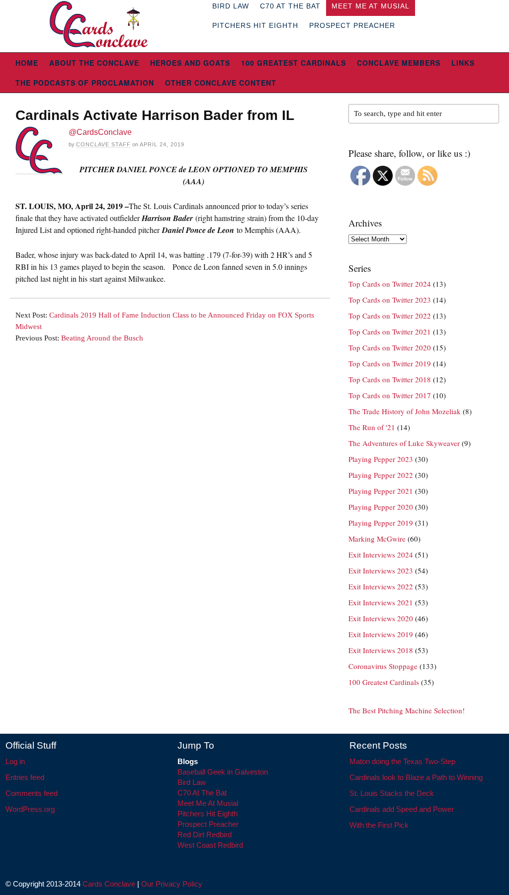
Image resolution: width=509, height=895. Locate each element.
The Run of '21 (371, 427)
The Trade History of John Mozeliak (404, 411)
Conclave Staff (103, 144)
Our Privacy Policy (171, 884)
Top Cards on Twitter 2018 (389, 379)
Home (26, 63)
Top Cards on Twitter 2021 (389, 331)
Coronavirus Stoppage (383, 666)
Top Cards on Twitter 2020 (389, 347)
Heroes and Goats (190, 63)
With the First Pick (379, 825)
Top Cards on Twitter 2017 (389, 395)
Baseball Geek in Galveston (222, 772)
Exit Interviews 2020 (380, 618)
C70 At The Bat (202, 792)
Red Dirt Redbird (204, 834)
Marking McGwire (377, 539)
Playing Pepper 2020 (380, 507)
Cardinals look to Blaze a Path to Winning (416, 777)
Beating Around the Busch (102, 338)
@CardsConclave (100, 132)
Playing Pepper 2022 (380, 475)
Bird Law (191, 782)
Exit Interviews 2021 (380, 602)
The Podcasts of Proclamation (84, 83)
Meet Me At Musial (207, 803)
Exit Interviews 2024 (380, 554)
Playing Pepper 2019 (380, 523)
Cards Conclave (109, 884)
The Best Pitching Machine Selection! (406, 710)
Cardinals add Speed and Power (401, 809)
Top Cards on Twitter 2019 (389, 363)
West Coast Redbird (210, 845)
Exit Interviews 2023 (380, 570)
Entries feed (24, 777)
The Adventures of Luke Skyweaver (404, 443)
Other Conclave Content (220, 83)
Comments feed (31, 793)
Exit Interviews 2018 (380, 650)
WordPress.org (30, 809)
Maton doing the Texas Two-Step (402, 761)
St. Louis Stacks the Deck (391, 793)
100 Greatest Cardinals (293, 63)
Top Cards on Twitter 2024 (389, 284)
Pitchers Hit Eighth (255, 25)
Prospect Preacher (352, 25)
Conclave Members (398, 63)
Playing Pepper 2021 (380, 491)
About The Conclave (94, 63)
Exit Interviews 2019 (380, 634)
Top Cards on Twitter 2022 (389, 316)
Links (463, 63)
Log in (15, 761)
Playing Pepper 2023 (380, 459)
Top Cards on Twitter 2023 (389, 300)
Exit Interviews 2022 (380, 586)
